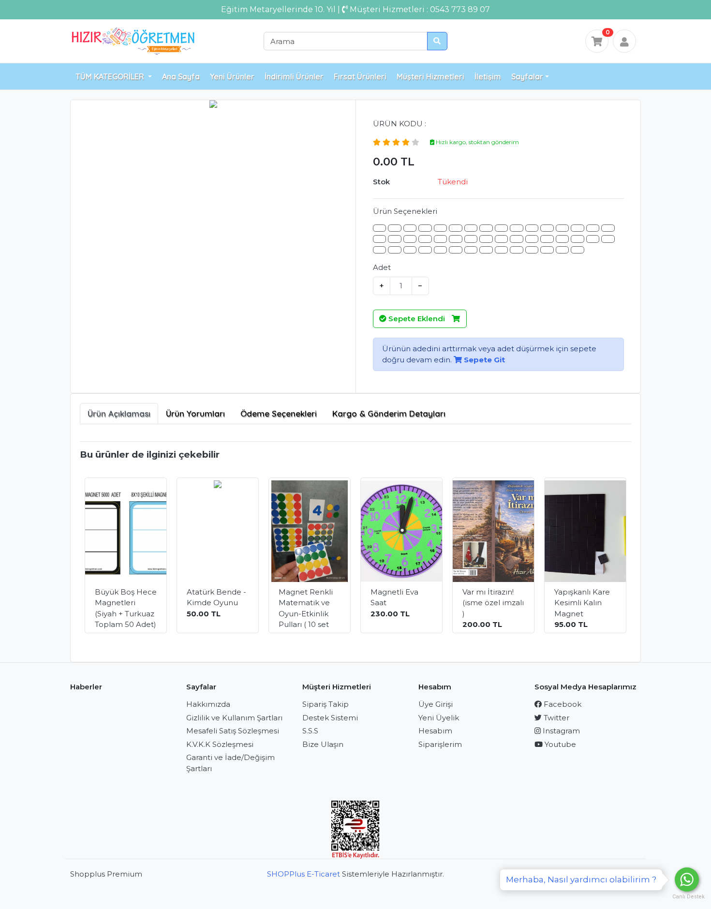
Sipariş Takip (325, 704)
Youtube (559, 744)
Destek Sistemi (330, 717)
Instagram (560, 730)
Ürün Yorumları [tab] (195, 413)
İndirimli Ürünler (294, 76)
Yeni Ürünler (232, 76)
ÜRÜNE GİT (132, 614)
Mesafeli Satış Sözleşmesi (232, 730)
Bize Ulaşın (322, 744)
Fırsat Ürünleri (360, 76)
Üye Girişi (435, 704)
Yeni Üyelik (438, 717)
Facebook (561, 704)
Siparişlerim (440, 744)
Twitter (555, 717)
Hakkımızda (208, 704)
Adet (382, 267)
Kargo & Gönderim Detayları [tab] (388, 413)
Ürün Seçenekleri (405, 211)
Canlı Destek (686, 896)
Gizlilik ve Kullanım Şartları (234, 717)
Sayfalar (527, 76)
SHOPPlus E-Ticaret (303, 874)
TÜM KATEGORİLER (110, 76)
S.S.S (310, 730)
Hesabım (435, 730)
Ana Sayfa (181, 76)
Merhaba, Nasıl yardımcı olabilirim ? (581, 879)
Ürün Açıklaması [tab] (119, 413)
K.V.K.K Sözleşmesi (219, 744)
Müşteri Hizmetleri (430, 76)
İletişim (487, 76)
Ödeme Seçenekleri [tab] (278, 413)
